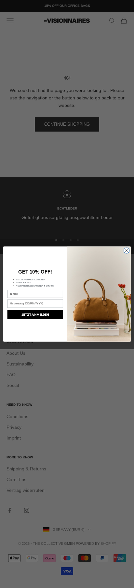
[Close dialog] (126, 250)
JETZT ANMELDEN (35, 314)
